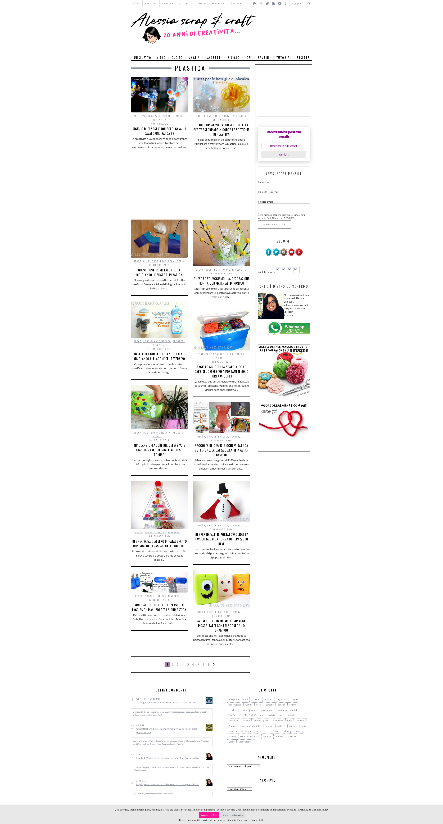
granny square (261, 720)
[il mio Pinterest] (299, 255)
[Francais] (297, 272)
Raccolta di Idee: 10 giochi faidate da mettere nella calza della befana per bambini (221, 450)
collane (292, 704)
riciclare (274, 731)
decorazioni (266, 710)
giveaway (233, 720)
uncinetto (142, 58)
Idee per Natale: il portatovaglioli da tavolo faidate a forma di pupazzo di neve (221, 539)
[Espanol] (290, 272)
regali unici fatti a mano (240, 731)
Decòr (137, 261)
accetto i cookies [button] (209, 815)
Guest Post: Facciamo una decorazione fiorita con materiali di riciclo (221, 280)
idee (249, 58)
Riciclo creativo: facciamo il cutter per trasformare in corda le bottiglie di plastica (221, 129)
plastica (293, 726)
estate (272, 715)
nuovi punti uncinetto (250, 726)
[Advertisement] (285, 30)
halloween (278, 720)
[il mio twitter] (276, 255)
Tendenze (157, 119)
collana (281, 704)
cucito (177, 58)
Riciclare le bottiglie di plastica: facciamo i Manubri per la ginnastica (159, 607)
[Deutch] (284, 272)
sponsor (267, 736)
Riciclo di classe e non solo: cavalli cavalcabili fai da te (159, 131)
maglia (194, 58)
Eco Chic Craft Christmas (251, 715)
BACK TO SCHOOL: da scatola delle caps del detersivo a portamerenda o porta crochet (221, 371)
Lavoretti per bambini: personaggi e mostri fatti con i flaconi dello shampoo (221, 625)
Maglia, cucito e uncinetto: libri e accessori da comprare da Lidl (167, 784)
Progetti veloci (173, 116)
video (161, 58)
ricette (303, 58)
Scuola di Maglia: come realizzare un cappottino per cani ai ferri (168, 758)
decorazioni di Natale (287, 710)
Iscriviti (283, 154)
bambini (264, 58)
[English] (278, 272)
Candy (248, 704)
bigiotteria (282, 699)
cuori (253, 710)
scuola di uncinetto (249, 736)
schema (297, 731)
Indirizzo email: (265, 201)
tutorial (283, 58)
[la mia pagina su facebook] (268, 255)
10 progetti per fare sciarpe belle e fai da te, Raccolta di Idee (166, 702)
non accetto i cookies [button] (233, 815)
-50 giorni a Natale (238, 699)
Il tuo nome (263, 182)
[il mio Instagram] (284, 255)
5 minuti (256, 699)
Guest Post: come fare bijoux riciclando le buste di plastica (159, 272)
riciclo (234, 58)
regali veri (261, 731)
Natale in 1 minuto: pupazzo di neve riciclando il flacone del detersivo (159, 356)
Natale (232, 726)
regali (304, 726)
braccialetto (235, 704)
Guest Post (150, 261)
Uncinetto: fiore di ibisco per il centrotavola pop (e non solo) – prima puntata (167, 731)
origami (269, 726)
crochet (233, 710)
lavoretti (214, 58)
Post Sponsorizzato (147, 116)
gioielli (291, 715)
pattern (281, 726)
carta (258, 704)
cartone (270, 704)
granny (246, 720)
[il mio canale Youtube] (291, 255)
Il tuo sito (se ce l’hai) (268, 191)
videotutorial (245, 741)
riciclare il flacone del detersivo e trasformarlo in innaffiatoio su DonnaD (159, 450)
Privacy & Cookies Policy (313, 809)
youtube (238, 116)
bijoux (295, 699)
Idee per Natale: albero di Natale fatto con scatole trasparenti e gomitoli (159, 543)
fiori (281, 715)
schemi (232, 736)
